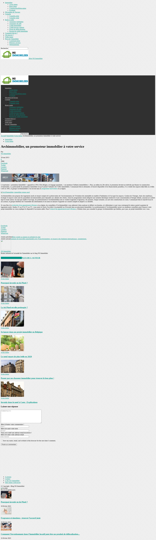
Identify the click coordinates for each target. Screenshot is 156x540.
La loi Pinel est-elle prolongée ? (14, 307)
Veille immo (9, 37)
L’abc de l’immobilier (12, 481)
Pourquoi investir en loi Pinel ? (14, 283)
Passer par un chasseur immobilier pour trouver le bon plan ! (27, 378)
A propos (8, 477)
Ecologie (12, 10)
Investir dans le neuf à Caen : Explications (19, 402)
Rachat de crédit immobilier (18, 31)
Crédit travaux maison (16, 27)
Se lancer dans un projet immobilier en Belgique (22, 332)
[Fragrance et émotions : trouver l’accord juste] (6, 514)
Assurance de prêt (15, 24)
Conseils (8, 14)
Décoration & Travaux (12, 12)
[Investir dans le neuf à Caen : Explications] (12, 396)
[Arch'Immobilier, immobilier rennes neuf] (15, 192)
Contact (7, 479)
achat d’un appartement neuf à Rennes (63, 209)
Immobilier (8, 3)
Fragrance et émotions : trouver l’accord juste (20, 518)
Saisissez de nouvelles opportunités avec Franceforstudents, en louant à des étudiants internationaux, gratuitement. (49, 239)
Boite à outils (9, 20)
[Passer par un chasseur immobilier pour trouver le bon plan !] (12, 372)
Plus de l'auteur (31, 258)
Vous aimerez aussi (11, 258)
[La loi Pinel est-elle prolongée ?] (12, 301)
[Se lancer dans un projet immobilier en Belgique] (12, 326)
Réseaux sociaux (15, 43)
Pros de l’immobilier (12, 39)
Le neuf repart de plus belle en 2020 (16, 356)
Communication (14, 41)
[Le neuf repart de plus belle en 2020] (12, 350)
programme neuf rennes (49, 189)
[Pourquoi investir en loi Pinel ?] (12, 277)
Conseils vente (14, 18)
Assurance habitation (16, 22)
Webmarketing (14, 45)
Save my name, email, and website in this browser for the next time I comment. (29, 441)
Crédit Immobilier (15, 25)
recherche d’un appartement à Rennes (24, 205)
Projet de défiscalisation (17, 29)
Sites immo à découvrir (12, 482)
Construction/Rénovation (17, 8)
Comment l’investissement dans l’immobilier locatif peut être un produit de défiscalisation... (40, 534)
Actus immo (13, 4)
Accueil (3, 136)
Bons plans (13, 6)
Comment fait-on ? (11, 33)
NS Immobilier (6, 154)
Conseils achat (14, 16)
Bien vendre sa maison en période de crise (26, 237)
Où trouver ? (9, 35)
